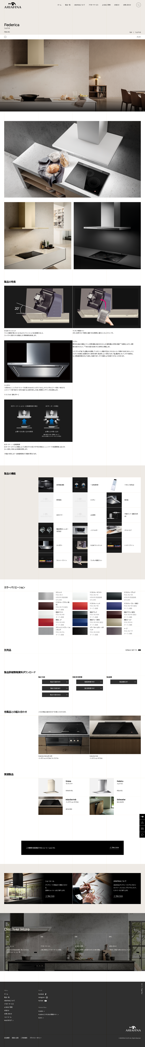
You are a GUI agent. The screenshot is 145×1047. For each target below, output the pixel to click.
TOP (130, 32)
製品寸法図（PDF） (55, 682)
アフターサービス (93, 5)
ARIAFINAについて (79, 5)
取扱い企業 (15, 1038)
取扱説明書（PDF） (90, 682)
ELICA (40, 1018)
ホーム (59, 5)
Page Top (142, 991)
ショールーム (7, 1017)
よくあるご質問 (106, 5)
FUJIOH (40, 1011)
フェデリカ (138, 32)
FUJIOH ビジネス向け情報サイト (47, 1014)
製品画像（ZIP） (124, 682)
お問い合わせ (127, 5)
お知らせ (116, 5)
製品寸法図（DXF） (55, 688)
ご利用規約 (24, 1038)
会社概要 (6, 1038)
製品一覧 (67, 5)
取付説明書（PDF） (90, 688)
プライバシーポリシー (36, 1038)
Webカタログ (8, 1020)
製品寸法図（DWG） (55, 695)
